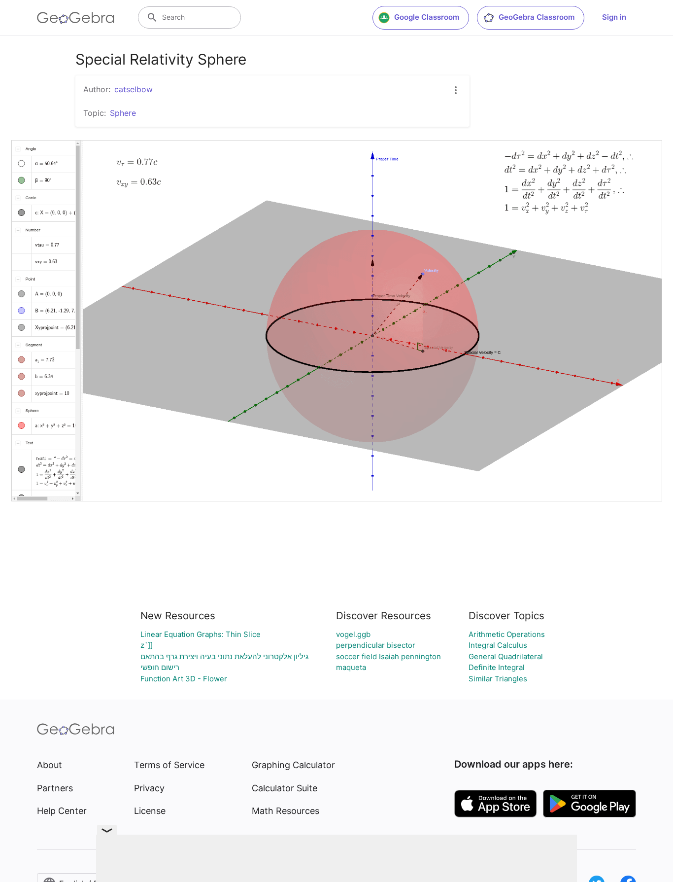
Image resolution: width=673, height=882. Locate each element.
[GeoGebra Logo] (75, 18)
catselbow (133, 89)
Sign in (614, 17)
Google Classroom (426, 17)
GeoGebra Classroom (536, 17)
